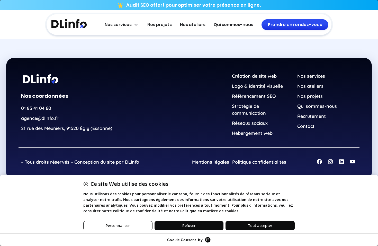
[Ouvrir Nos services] (136, 25)
